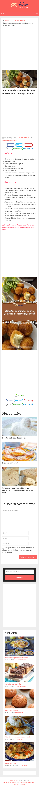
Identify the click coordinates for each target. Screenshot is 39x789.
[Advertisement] (19, 49)
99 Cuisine (13, 780)
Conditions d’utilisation (10, 782)
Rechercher (19, 577)
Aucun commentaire (9, 140)
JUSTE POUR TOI (22, 138)
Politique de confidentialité (26, 782)
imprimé (21, 396)
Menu (3, 14)
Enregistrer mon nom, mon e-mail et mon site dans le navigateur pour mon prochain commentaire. (18, 550)
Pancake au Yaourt (10, 463)
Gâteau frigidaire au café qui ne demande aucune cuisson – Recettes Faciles (17, 490)
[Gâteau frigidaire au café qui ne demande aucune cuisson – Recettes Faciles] (19, 476)
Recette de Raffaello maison (14, 438)
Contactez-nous (19, 784)
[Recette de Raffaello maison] (19, 426)
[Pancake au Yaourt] (19, 451)
